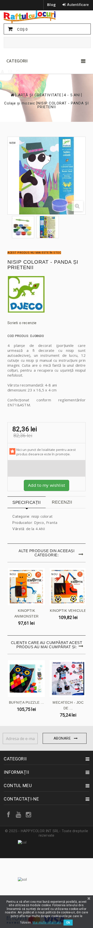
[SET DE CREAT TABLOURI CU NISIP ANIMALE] (23, 227)
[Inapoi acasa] (12, 95)
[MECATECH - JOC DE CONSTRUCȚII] (68, 678)
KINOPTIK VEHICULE (68, 611)
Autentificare (78, 4)
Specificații (26, 502)
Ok (68, 922)
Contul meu (18, 785)
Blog (51, 4)
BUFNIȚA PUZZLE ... (26, 702)
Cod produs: (18, 336)
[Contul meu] (2, 71)
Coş (22, 29)
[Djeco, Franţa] (46, 295)
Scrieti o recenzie (22, 323)
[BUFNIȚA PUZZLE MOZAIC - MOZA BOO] (26, 678)
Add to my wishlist (46, 485)
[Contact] (10, 71)
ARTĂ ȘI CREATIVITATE (40, 95)
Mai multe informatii (46, 922)
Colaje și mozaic (19, 103)
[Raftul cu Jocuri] (46, 16)
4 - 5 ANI (72, 95)
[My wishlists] (18, 71)
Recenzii (62, 502)
